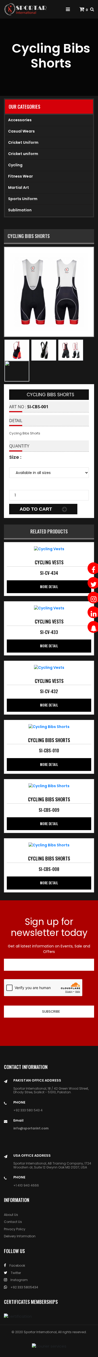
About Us (11, 1214)
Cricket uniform (23, 153)
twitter (15, 1273)
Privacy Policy (14, 1229)
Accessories (20, 120)
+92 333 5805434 (24, 1287)
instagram (19, 1280)
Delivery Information (20, 1236)
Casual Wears (21, 131)
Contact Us (13, 1222)
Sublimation (20, 210)
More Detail (49, 586)
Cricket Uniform (23, 142)
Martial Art (18, 187)
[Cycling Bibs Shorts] (49, 548)
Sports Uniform (22, 198)
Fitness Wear (20, 176)
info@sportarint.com (31, 1128)
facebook (17, 1265)
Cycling (15, 165)
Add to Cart (36, 509)
